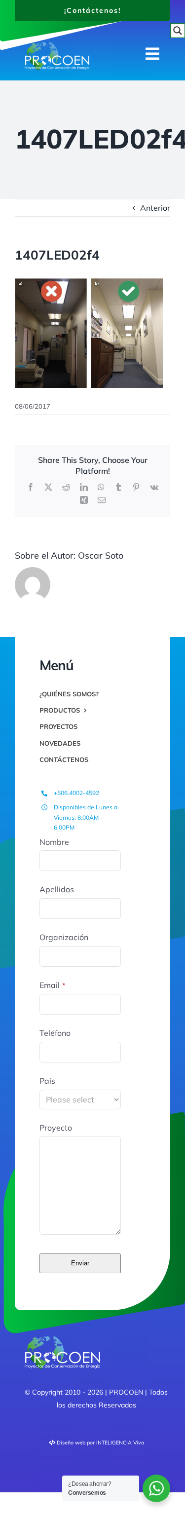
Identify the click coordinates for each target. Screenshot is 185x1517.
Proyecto (55, 1128)
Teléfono (55, 1033)
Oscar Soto (100, 555)
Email (52, 985)
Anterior (155, 208)
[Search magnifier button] (178, 31)
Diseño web (71, 1442)
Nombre (54, 842)
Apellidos (56, 889)
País (47, 1081)
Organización (63, 937)
